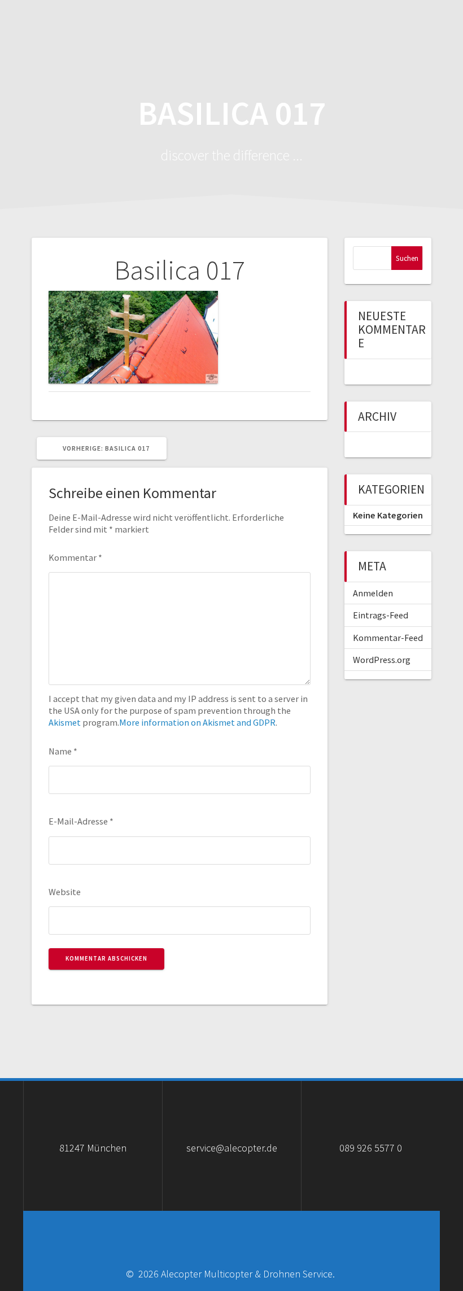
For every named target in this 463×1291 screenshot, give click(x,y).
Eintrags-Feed (380, 615)
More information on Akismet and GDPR (197, 722)
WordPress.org (381, 659)
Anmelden (373, 593)
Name (63, 751)
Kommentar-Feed (388, 637)
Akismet (65, 722)
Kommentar (75, 557)
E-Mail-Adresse (81, 821)
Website (65, 891)
